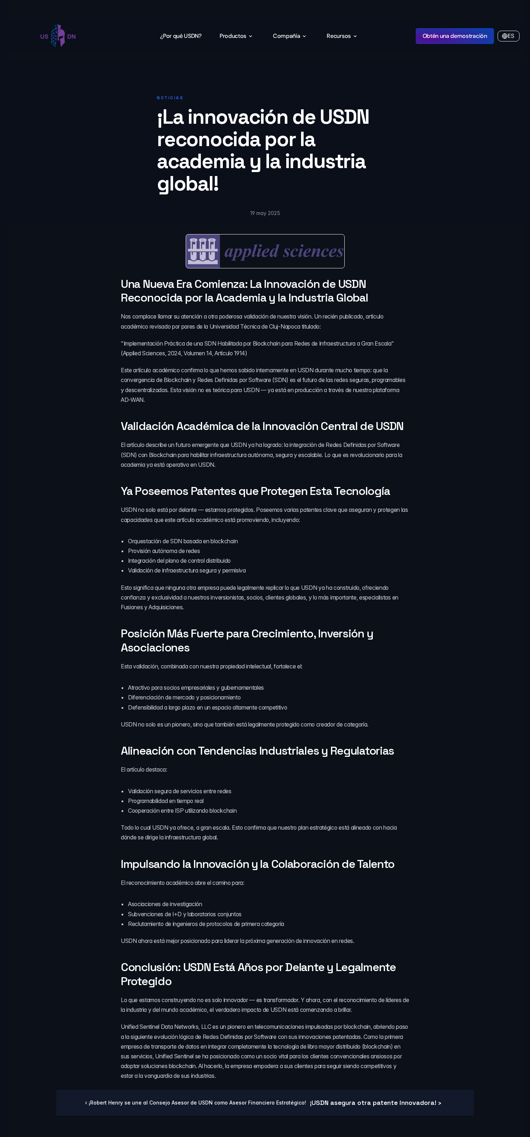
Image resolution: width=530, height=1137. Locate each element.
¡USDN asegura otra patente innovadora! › (375, 1102)
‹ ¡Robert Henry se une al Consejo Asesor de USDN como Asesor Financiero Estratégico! (195, 1102)
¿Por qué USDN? (181, 36)
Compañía (286, 36)
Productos (233, 36)
